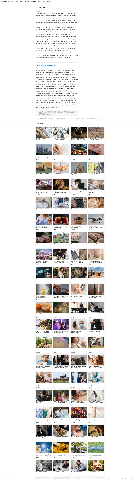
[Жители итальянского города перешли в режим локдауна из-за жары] (44, 450)
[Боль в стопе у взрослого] (79, 292)
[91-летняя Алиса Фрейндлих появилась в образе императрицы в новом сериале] (44, 433)
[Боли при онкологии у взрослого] (79, 187)
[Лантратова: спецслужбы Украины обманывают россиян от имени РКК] (61, 363)
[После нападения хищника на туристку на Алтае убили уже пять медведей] (79, 135)
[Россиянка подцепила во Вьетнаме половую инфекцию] (96, 170)
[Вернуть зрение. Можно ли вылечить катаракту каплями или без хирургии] (96, 363)
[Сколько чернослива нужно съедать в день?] (79, 222)
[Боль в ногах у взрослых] (96, 415)
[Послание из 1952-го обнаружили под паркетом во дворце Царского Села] (96, 135)
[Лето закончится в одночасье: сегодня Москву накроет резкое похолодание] (44, 152)
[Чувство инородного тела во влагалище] (96, 187)
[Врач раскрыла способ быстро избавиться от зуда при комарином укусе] (61, 345)
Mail (1, 478)
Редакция (96, 478)
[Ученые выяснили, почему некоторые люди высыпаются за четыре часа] (96, 398)
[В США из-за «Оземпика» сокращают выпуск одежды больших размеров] (44, 415)
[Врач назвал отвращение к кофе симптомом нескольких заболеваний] (44, 363)
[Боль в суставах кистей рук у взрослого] (79, 240)
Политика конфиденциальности (133, 478)
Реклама (9, 478)
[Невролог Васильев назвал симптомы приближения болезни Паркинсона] (79, 450)
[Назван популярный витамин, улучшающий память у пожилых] (44, 345)
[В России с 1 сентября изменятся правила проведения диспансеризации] (61, 205)
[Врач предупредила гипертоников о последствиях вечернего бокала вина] (44, 380)
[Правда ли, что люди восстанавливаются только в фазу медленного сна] (96, 433)
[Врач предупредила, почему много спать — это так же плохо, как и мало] (44, 205)
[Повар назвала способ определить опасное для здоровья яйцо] (61, 170)
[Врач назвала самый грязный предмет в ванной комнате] (96, 292)
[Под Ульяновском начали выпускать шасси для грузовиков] (44, 275)
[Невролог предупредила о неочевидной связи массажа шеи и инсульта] (79, 398)
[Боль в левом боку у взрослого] (61, 415)
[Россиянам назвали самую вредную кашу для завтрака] (44, 187)
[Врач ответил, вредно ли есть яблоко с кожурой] (61, 222)
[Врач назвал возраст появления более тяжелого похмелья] (61, 292)
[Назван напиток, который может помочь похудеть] (61, 275)
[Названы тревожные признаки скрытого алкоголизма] (96, 345)
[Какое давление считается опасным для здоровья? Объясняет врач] (61, 135)
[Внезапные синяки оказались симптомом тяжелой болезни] (96, 152)
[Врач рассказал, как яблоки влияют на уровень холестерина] (79, 152)
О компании (5, 478)
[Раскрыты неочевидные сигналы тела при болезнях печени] (61, 152)
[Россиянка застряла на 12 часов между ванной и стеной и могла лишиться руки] (96, 380)
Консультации (38, 4)
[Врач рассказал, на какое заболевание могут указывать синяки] (79, 170)
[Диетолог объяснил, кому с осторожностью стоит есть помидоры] (96, 468)
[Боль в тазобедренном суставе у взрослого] (79, 205)
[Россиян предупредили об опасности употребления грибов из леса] (79, 275)
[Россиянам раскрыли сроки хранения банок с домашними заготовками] (79, 415)
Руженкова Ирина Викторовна (47, 65)
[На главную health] (5, 1)
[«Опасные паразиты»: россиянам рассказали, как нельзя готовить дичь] (44, 240)
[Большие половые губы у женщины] (44, 135)
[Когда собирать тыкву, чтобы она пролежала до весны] (44, 310)
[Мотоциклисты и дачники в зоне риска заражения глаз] (61, 240)
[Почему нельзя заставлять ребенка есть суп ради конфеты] (61, 257)
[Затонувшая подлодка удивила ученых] (61, 310)
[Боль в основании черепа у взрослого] (44, 398)
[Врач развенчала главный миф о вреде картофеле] (61, 433)
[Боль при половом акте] (96, 310)
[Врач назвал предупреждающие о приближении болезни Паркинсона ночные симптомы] (79, 363)
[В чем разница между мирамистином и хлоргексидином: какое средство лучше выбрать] (79, 327)
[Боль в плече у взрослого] (79, 468)
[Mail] (1, 1)
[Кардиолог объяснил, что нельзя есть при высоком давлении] (61, 187)
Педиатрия (44, 4)
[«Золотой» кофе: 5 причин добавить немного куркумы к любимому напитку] (61, 450)
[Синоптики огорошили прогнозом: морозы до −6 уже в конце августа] (79, 310)
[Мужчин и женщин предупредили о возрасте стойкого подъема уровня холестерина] (79, 380)
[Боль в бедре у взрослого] (96, 327)
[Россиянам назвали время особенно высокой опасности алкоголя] (96, 275)
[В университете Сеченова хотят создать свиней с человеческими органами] (96, 240)
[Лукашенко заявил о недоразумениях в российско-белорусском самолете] (96, 222)
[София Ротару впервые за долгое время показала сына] (61, 327)
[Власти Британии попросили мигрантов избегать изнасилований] (44, 170)
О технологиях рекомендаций (122, 478)
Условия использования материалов (105, 478)
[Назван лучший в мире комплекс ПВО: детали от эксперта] (61, 380)
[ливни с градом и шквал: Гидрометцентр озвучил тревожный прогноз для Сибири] (44, 292)
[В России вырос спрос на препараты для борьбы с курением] (44, 222)
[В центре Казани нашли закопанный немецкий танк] (79, 257)
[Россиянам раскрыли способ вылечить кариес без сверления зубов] (79, 433)
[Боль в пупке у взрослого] (44, 468)
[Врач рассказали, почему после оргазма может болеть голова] (96, 205)
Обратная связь (114, 478)
